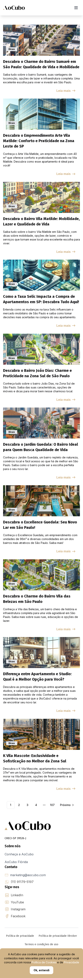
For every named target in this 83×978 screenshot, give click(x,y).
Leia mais (63, 91)
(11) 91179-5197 (22, 881)
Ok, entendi (41, 970)
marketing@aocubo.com (28, 875)
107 (52, 805)
